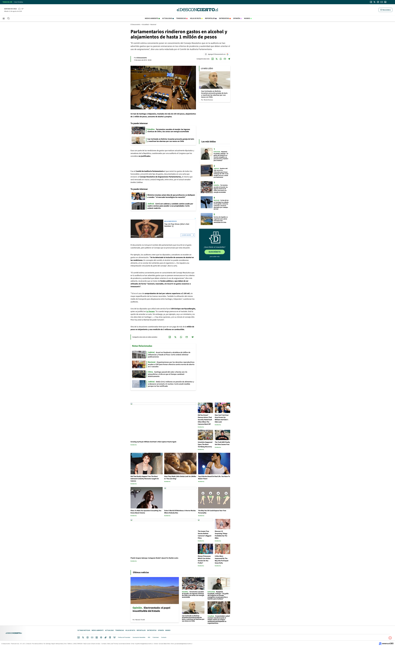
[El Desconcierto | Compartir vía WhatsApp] (221, 59)
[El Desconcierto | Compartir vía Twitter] (216, 59)
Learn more (186, 235)
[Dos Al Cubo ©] (386, 645)
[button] (385, 10)
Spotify (101, 637)
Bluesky (114, 637)
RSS (149, 637)
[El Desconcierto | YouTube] (381, 2)
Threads (110, 637)
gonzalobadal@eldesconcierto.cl (183, 643)
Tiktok (105, 637)
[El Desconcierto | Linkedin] (385, 2)
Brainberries (170, 221)
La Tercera (150, 311)
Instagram (87, 637)
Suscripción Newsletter (139, 637)
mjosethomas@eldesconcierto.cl (144, 643)
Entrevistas (224, 18)
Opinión (236, 18)
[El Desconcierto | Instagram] (378, 2)
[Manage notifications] (390, 637)
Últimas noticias (83, 630)
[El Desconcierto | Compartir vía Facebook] (212, 59)
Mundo (247, 18)
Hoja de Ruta (195, 18)
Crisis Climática (18, 2)
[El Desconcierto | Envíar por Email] (225, 59)
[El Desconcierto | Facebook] (371, 2)
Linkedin (97, 637)
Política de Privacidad (124, 637)
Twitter (83, 637)
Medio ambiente (151, 18)
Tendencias (181, 18)
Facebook (78, 637)
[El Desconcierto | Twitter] (375, 2)
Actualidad (167, 18)
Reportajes (210, 18)
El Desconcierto (136, 24)
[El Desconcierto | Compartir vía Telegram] (229, 59)
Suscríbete (215, 252)
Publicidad (156, 637)
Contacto (163, 637)
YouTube (92, 637)
